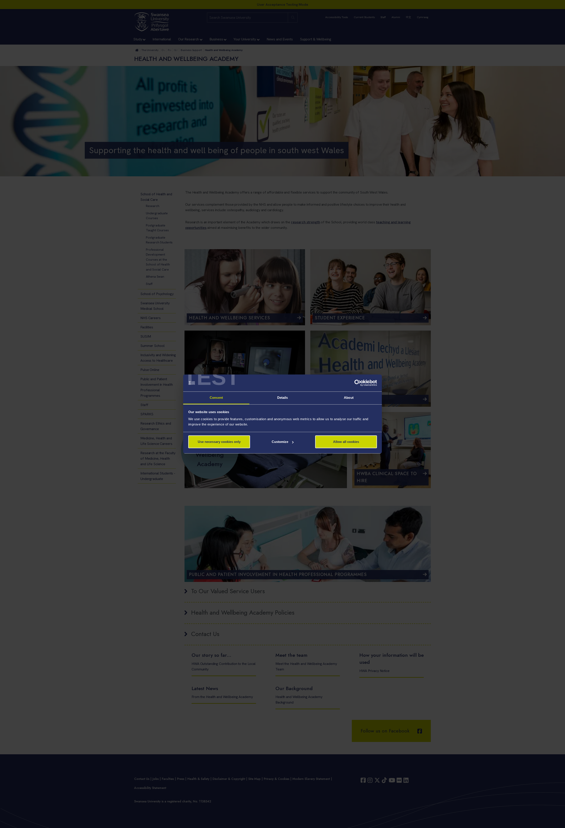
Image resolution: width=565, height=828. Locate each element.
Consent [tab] (216, 397)
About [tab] (349, 397)
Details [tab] (282, 397)
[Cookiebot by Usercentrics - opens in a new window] (357, 383)
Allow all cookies (346, 442)
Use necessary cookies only (219, 442)
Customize (280, 442)
